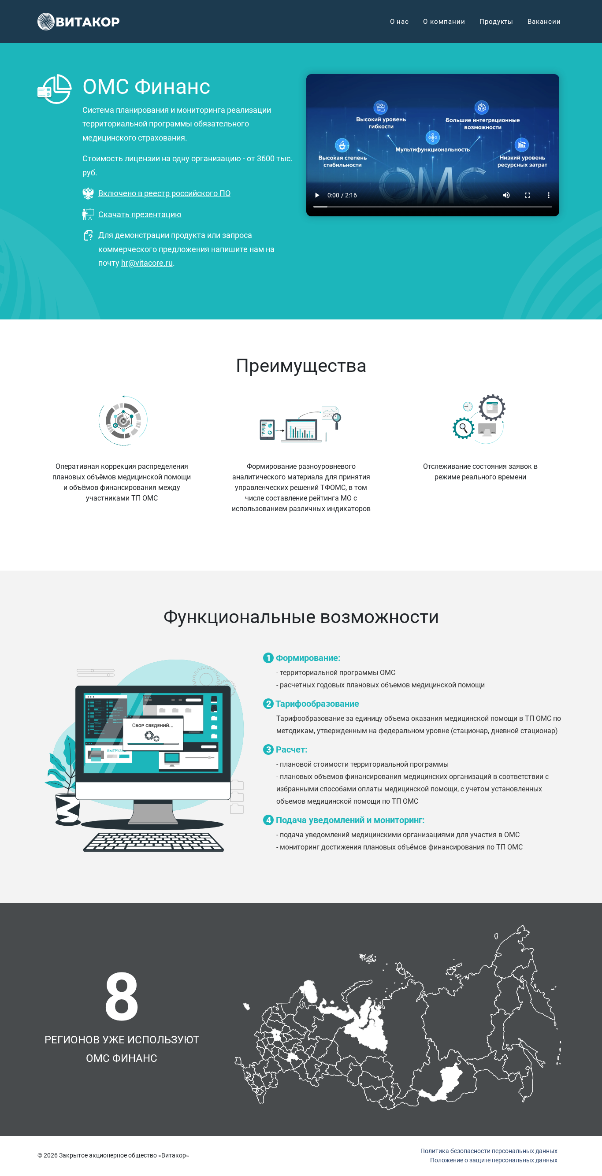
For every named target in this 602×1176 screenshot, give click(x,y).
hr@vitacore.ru (147, 262)
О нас (399, 22)
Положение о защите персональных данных (493, 1160)
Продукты (496, 22)
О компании (444, 22)
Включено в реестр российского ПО (164, 193)
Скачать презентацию (140, 214)
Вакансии (544, 22)
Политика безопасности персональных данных (488, 1151)
